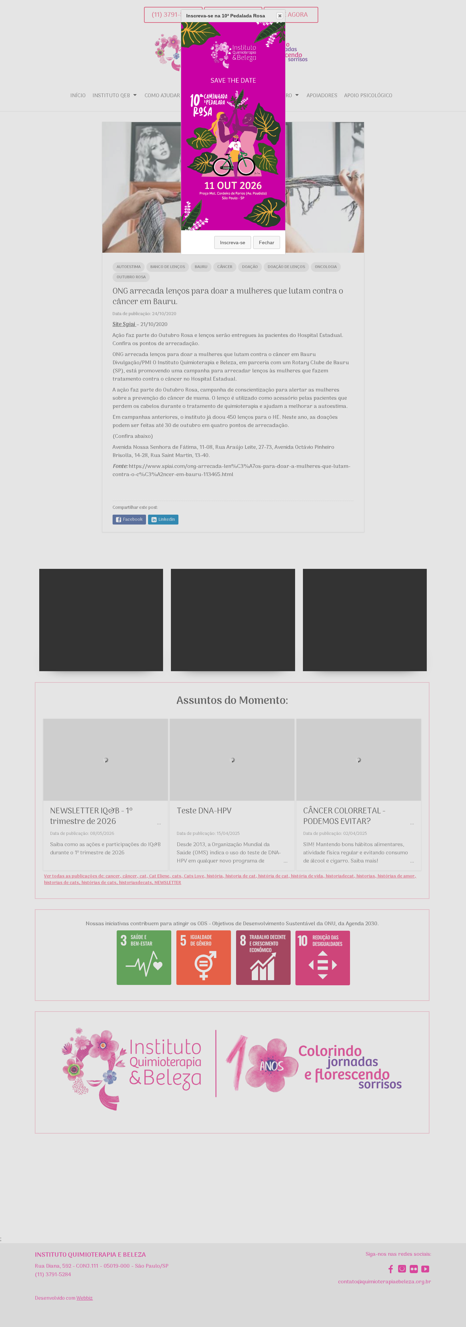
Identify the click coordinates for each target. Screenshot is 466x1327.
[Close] (279, 15)
